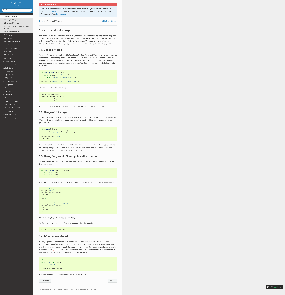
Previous (45, 280)
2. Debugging (7, 35)
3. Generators (7, 38)
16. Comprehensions (10, 81)
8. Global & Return (9, 55)
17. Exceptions (8, 85)
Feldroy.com (61, 14)
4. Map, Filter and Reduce (11, 41)
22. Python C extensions (11, 101)
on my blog (51, 11)
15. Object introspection (11, 78)
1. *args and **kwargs (10, 16)
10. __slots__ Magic (9, 61)
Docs (41, 21)
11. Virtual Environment (11, 65)
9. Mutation (7, 58)
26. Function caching (10, 114)
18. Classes (6, 88)
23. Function (9, 104)
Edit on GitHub (110, 21)
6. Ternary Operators (10, 48)
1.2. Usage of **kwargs (11, 23)
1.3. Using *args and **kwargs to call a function (16, 27)
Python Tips (17, 3)
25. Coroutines (8, 111)
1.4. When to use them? (12, 32)
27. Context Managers (10, 118)
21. (7, 98)
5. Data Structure (10, 45)
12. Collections (8, 68)
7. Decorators (7, 51)
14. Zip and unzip (8, 75)
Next (111, 280)
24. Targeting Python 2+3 (11, 108)
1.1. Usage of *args (10, 20)
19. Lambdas (7, 91)
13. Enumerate (8, 71)
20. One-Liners (8, 94)
